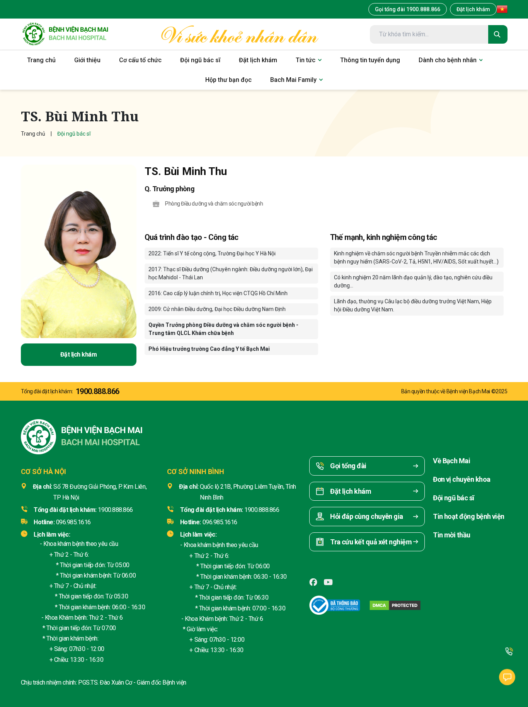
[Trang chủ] (65, 34)
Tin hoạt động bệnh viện (468, 516)
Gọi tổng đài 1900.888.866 (407, 9)
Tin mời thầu (451, 535)
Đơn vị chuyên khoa (461, 479)
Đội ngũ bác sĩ (453, 498)
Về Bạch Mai (451, 461)
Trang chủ (33, 134)
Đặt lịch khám (473, 9)
